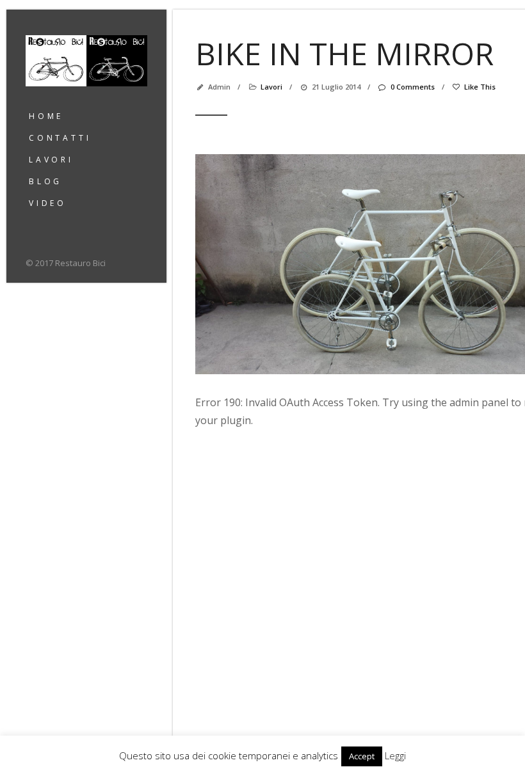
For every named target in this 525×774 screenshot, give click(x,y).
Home (46, 116)
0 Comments (412, 86)
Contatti (60, 137)
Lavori (51, 159)
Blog (45, 181)
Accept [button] (362, 756)
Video (48, 203)
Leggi (395, 755)
